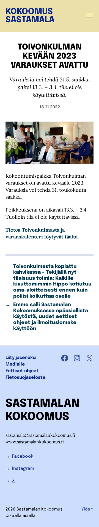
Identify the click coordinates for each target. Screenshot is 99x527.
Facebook (22, 456)
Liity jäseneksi (21, 357)
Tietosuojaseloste (25, 377)
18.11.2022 (49, 107)
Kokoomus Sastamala (30, 16)
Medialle (15, 364)
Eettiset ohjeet (22, 371)
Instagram (23, 468)
